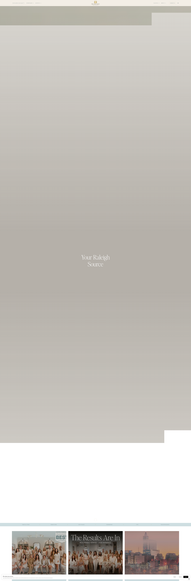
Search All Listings (25, 524)
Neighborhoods (109, 524)
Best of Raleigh (81, 524)
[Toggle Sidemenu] (178, 3)
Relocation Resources (165, 524)
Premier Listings (54, 524)
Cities (137, 524)
